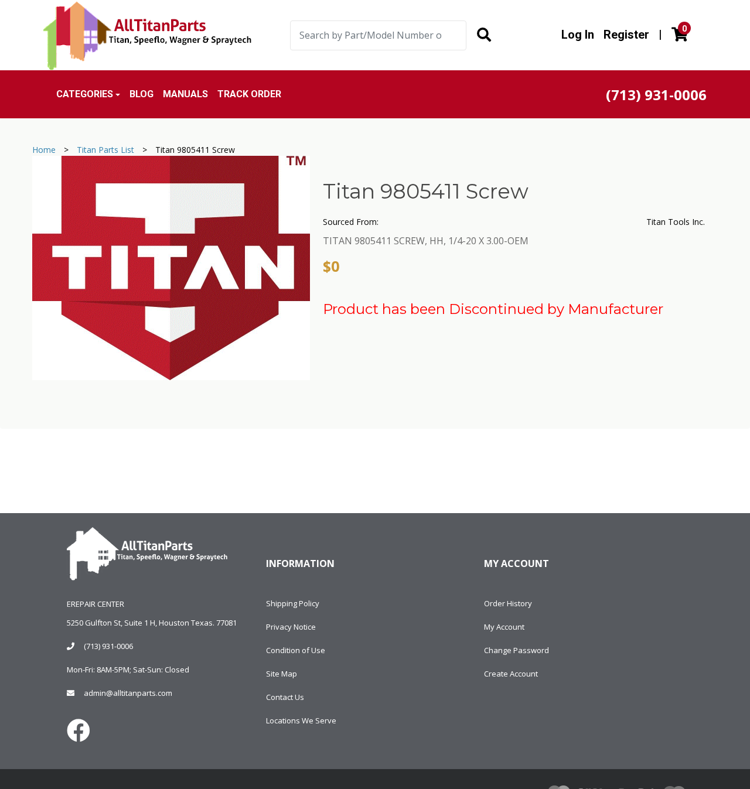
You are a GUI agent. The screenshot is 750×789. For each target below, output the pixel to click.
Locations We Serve (301, 720)
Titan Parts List (105, 149)
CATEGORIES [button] (84, 94)
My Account (504, 626)
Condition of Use (295, 650)
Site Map (281, 673)
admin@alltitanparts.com (128, 693)
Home (44, 149)
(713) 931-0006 (108, 646)
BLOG (141, 94)
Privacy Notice (291, 626)
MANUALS (185, 94)
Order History (508, 603)
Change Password (516, 650)
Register (626, 35)
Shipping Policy (292, 603)
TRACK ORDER (249, 94)
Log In (577, 35)
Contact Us (285, 697)
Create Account (511, 673)
